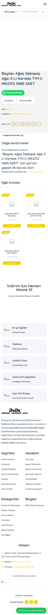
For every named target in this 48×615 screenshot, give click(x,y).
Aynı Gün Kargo (21, 393)
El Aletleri (5, 520)
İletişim (4, 479)
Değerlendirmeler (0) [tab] (13, 135)
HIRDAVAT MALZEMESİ (20, 114)
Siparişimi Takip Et (33, 474)
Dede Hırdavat (7, 459)
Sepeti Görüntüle (32, 464)
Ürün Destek (6, 489)
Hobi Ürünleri (7, 525)
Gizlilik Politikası (8, 469)
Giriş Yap (29, 459)
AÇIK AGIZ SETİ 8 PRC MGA (12, 215)
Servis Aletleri (7, 515)
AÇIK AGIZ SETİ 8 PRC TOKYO (12, 252)
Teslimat (17, 344)
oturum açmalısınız (34, 172)
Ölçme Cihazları (8, 510)
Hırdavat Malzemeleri (11, 505)
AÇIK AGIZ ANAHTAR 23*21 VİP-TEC (36, 215)
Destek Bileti (31, 479)
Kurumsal (5, 464)
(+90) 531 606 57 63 (21, 561)
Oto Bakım (6, 535)
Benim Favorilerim (33, 469)
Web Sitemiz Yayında (34, 505)
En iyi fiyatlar (19, 327)
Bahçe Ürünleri (7, 530)
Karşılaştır (8, 100)
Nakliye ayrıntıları (33, 484)
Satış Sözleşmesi (8, 484)
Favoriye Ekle (25, 100)
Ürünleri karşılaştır (33, 489)
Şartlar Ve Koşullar (9, 474)
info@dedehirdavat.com (23, 567)
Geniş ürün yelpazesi (23, 377)
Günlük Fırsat (19, 360)
